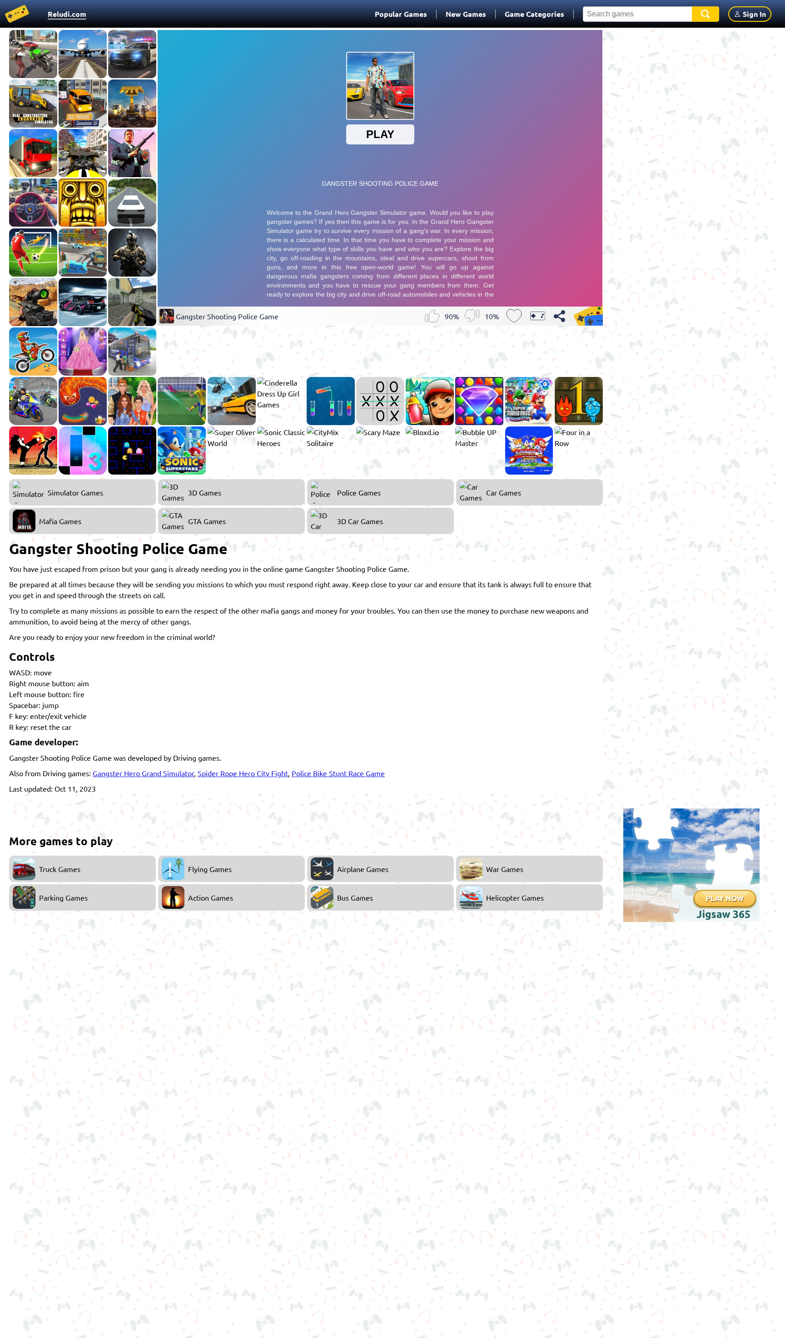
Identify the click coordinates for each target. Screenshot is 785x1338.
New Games (466, 14)
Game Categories (534, 14)
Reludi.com (67, 14)
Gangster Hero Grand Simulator (143, 773)
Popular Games (401, 14)
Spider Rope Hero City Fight (243, 773)
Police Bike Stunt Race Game (338, 773)
